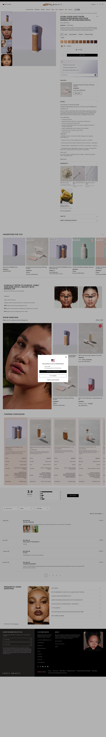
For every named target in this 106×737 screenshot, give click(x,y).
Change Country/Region (53, 379)
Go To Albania (53, 375)
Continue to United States (53, 371)
